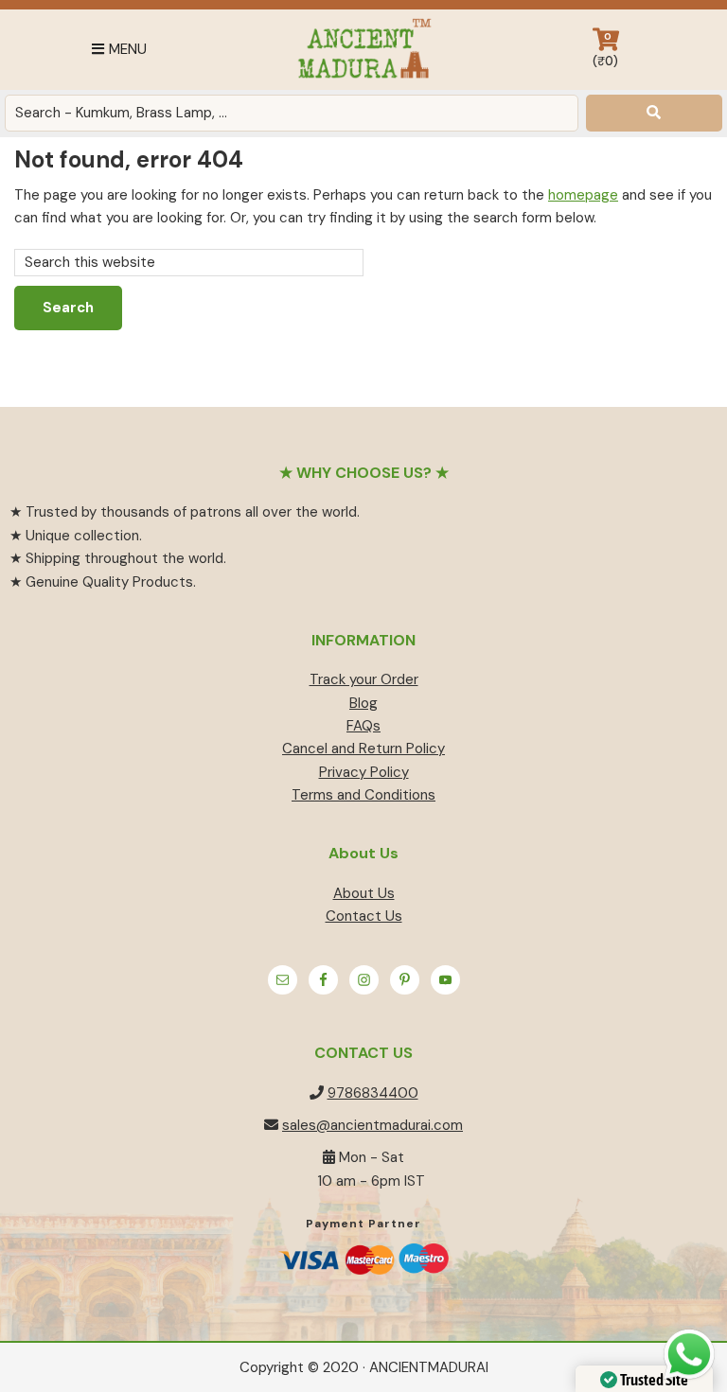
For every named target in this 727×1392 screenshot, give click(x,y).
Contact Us (364, 916)
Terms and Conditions (363, 794)
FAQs (363, 725)
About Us (364, 893)
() (605, 49)
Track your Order (364, 679)
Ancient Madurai (363, 49)
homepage (583, 194)
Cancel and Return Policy (363, 748)
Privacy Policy (364, 772)
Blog (363, 703)
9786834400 (373, 1093)
